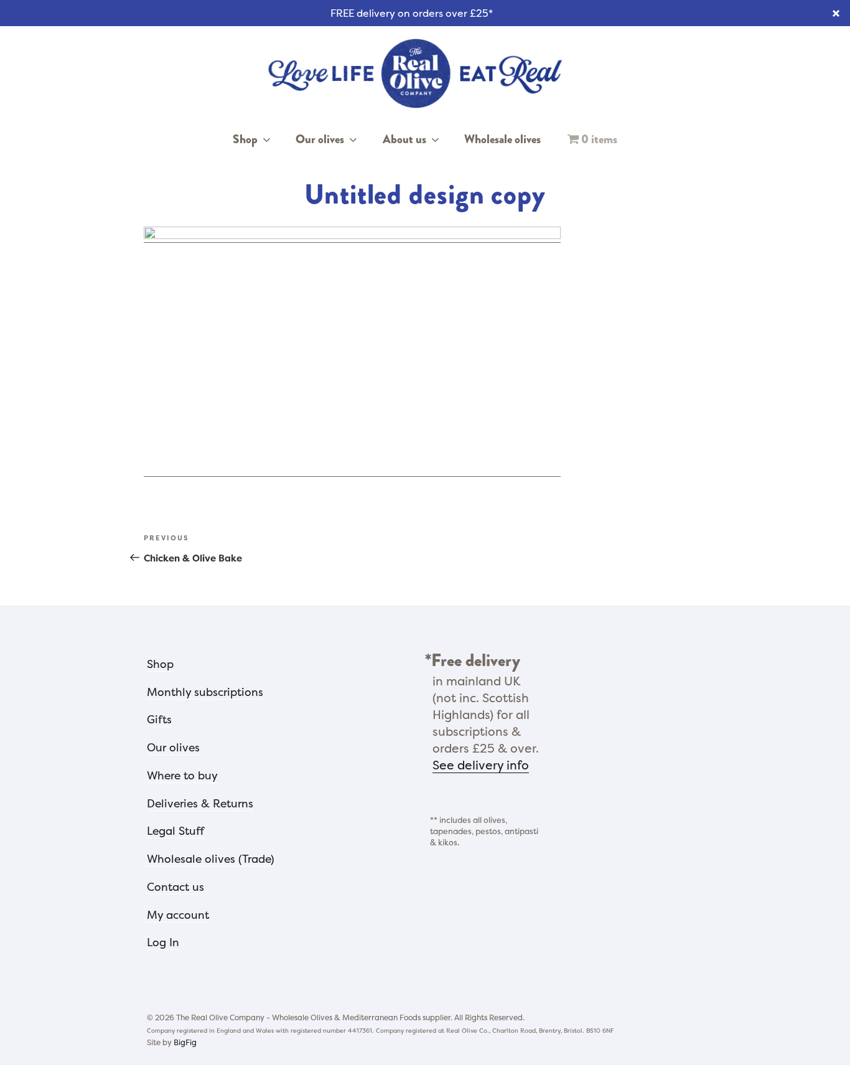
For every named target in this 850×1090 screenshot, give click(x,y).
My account (178, 915)
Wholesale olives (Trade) (210, 859)
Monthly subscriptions (205, 692)
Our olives (320, 139)
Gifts (159, 719)
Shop (245, 139)
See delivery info (480, 765)
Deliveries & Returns (200, 803)
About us (404, 139)
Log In (163, 942)
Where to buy (182, 775)
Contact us (175, 887)
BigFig (185, 1042)
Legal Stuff (175, 831)
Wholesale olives (502, 139)
